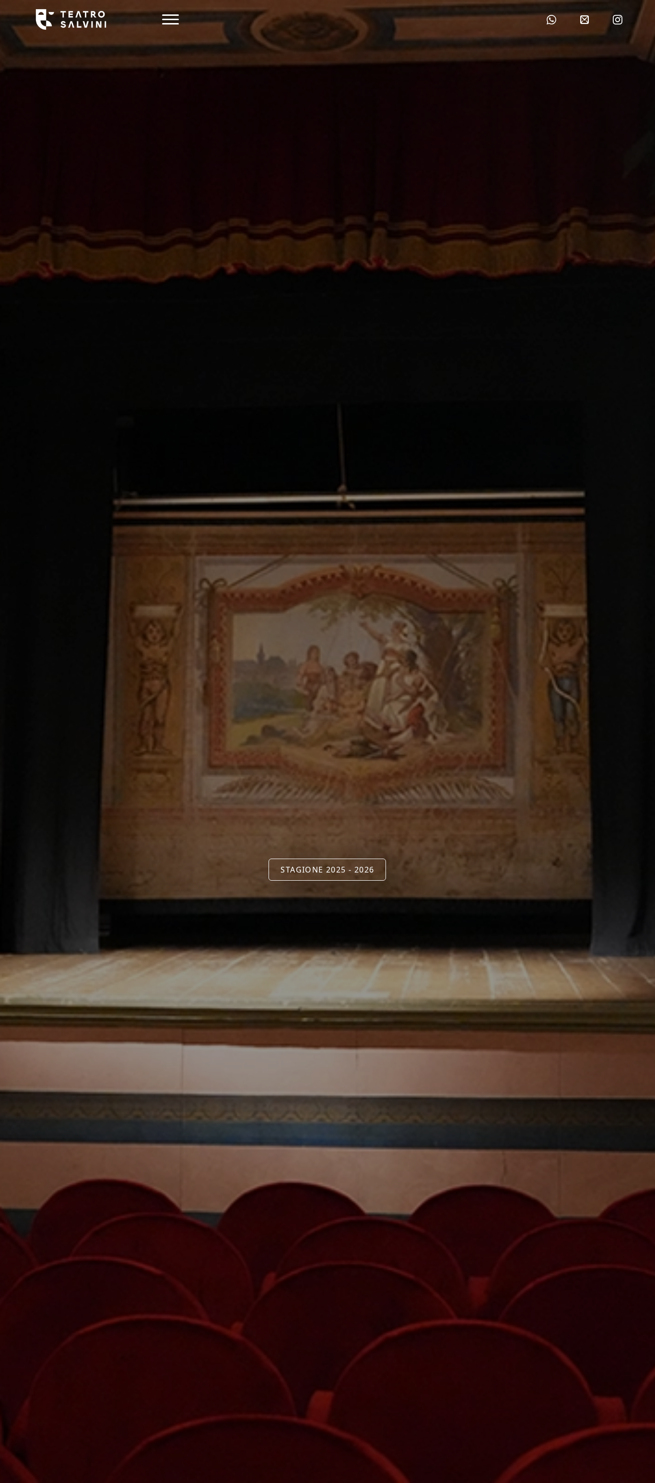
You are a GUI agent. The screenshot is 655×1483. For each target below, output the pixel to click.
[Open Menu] (170, 19)
